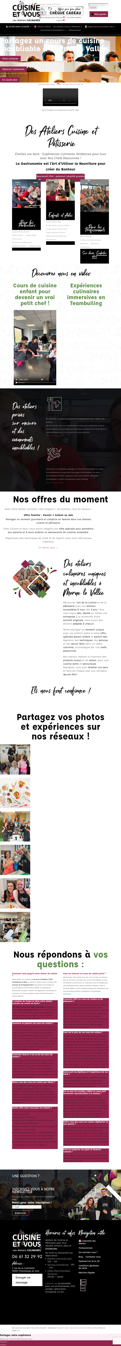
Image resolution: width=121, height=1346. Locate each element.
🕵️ (17, 27)
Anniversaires (51, 239)
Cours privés (17, 239)
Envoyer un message (23, 1280)
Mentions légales (87, 1272)
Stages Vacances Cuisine (55, 232)
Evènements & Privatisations (52, 30)
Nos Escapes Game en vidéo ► (71, 84)
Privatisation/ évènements (22, 242)
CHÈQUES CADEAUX (19, 246)
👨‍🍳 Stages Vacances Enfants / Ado (99, 27)
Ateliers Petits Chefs (53, 222)
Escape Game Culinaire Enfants (58, 225)
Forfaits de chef (34, 246)
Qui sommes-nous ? (88, 1252)
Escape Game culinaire (20, 232)
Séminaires (95, 243)
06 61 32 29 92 (55, 4)
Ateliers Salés (31, 235)
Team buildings (86, 236)
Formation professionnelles (90, 240)
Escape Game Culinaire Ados (57, 229)
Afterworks (84, 243)
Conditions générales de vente (89, 1266)
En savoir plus (9, 80)
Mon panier (100, 14)
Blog (81, 1256)
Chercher (93, 7)
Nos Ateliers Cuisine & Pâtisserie (66, 27)
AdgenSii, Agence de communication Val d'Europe (75, 1328)
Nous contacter (10, 58)
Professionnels (75, 30)
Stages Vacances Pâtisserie (56, 236)
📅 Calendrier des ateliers (87, 1242)
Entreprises (51, 1248)
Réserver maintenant (13, 69)
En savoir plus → (48, 547)
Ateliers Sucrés (17, 235)
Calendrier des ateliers (48, 84)
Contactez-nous (44, 4)
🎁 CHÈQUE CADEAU (42, 27)
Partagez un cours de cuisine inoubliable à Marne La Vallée (54, 44)
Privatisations (85, 247)
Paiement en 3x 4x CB (89, 1261)
